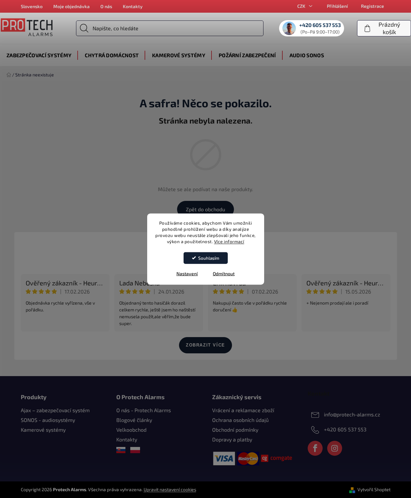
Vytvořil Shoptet (374, 489)
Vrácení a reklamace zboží (243, 410)
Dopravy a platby (232, 439)
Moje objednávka (71, 6)
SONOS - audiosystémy (48, 420)
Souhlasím (208, 257)
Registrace (372, 6)
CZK (301, 6)
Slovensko (32, 6)
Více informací (229, 241)
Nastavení (187, 273)
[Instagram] (334, 448)
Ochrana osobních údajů (240, 420)
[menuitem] (39, 55)
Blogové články (134, 420)
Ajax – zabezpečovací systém (55, 410)
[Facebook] (315, 448)
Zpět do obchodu (205, 209)
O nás (106, 6)
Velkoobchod (131, 429)
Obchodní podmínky (235, 429)
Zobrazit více (205, 345)
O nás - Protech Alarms (143, 410)
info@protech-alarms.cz (352, 414)
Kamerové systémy (43, 429)
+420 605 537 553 (345, 429)
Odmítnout (224, 273)
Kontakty (133, 6)
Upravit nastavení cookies (170, 489)
